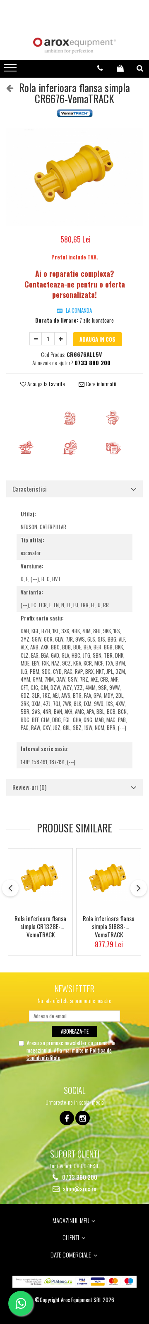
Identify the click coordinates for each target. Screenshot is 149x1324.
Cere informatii (100, 384)
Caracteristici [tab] (29, 488)
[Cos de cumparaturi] (120, 68)
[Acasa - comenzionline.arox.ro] (74, 46)
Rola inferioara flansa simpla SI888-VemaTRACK (109, 926)
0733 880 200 (79, 1177)
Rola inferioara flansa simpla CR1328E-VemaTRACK (40, 926)
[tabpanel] (74, 177)
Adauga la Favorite (45, 384)
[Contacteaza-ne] (99, 68)
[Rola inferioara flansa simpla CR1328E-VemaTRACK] (40, 879)
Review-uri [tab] (29, 787)
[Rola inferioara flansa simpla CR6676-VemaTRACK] (74, 177)
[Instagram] (82, 1118)
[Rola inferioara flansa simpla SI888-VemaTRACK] (109, 879)
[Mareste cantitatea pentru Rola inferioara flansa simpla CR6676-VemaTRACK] (60, 338)
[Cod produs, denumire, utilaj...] (140, 68)
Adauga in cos (97, 339)
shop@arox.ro (79, 1188)
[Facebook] (67, 1118)
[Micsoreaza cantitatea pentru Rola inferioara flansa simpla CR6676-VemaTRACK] (35, 338)
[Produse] (11, 70)
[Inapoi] (6, 87)
